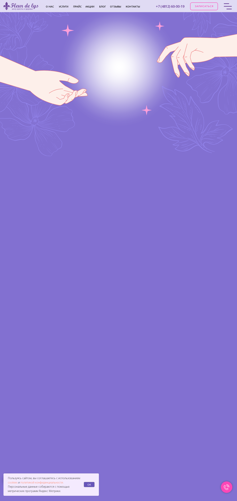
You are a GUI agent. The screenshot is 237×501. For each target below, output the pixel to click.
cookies (13, 482)
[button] (204, 6)
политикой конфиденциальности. (42, 482)
